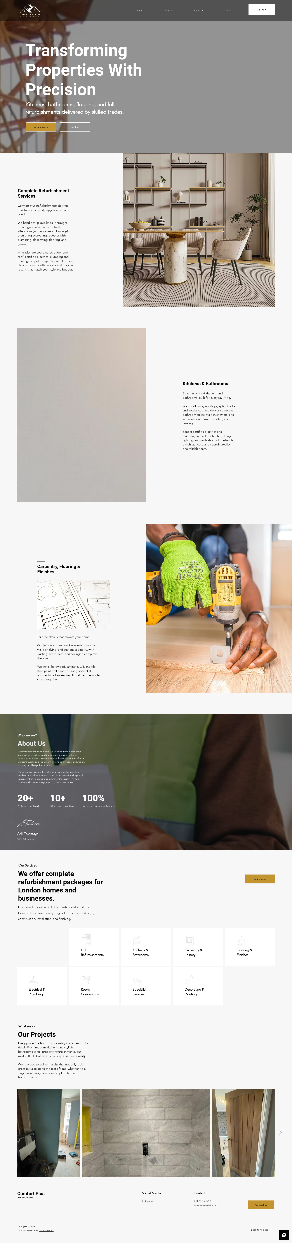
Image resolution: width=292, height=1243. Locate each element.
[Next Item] (280, 1133)
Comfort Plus (31, 1193)
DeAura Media (46, 1230)
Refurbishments (25, 1197)
